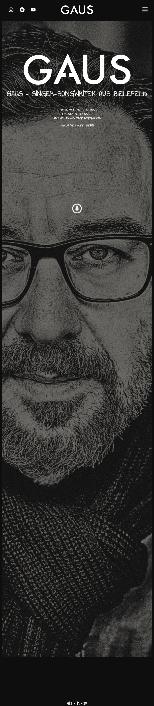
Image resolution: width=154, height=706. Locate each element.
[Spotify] (22, 10)
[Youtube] (33, 10)
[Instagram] (11, 10)
